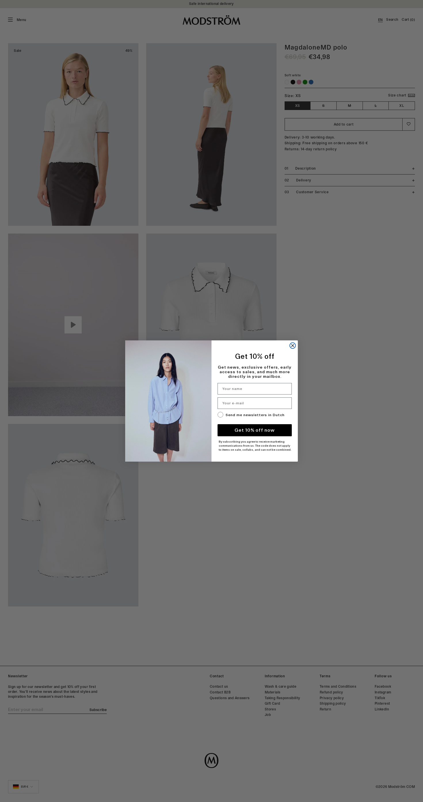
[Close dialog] (293, 345)
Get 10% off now (255, 430)
